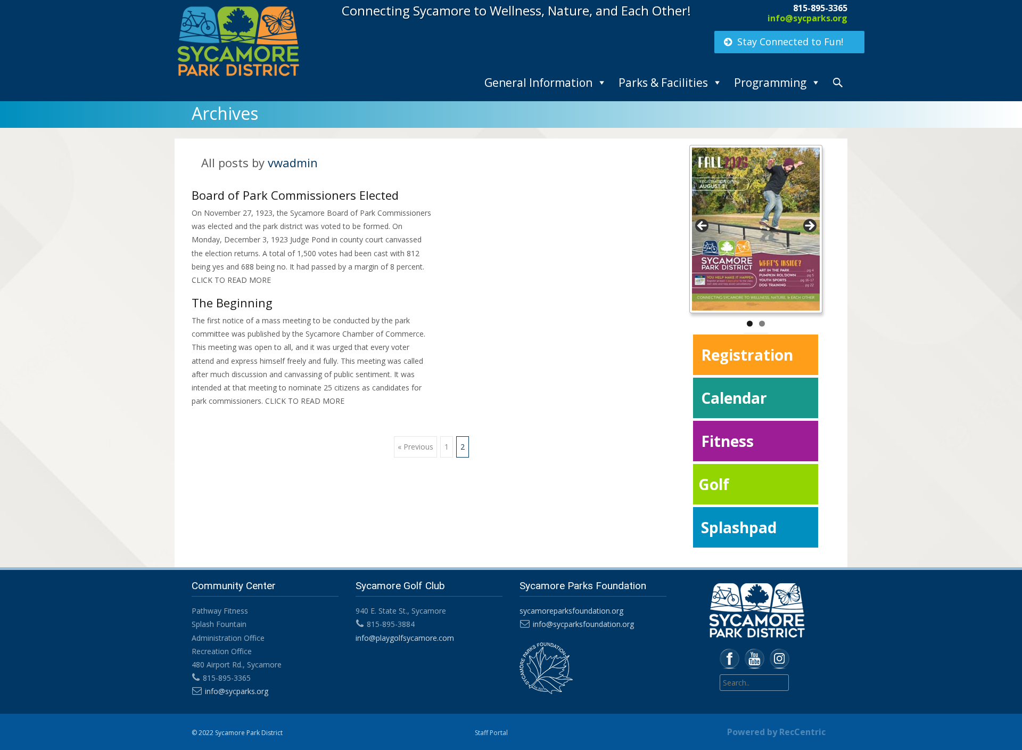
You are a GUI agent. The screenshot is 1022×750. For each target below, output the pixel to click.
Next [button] (809, 226)
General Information (538, 82)
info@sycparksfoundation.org (583, 624)
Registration (747, 355)
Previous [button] (703, 226)
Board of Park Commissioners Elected (295, 195)
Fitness (727, 441)
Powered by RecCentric (776, 732)
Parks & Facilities (663, 82)
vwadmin (293, 162)
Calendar (734, 398)
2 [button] (762, 324)
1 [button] (750, 324)
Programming (770, 82)
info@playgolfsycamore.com (405, 638)
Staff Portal (491, 732)
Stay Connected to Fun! (790, 41)
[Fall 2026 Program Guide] (756, 229)
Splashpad (739, 527)
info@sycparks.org (807, 18)
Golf (713, 484)
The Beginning (232, 303)
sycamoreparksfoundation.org (571, 611)
